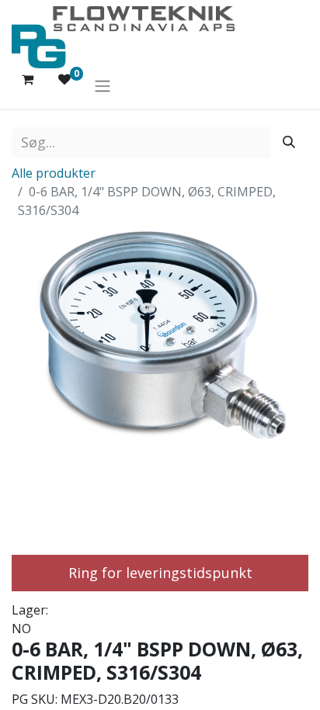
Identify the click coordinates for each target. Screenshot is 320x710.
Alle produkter (54, 173)
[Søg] (289, 142)
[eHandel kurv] (27, 85)
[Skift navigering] (102, 85)
